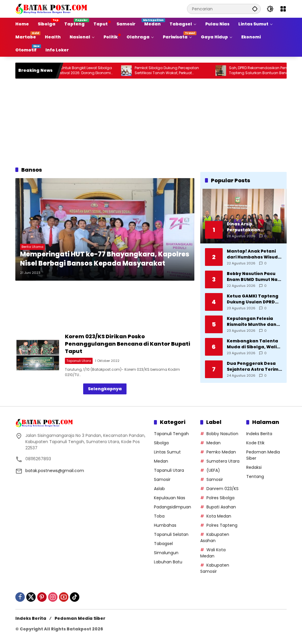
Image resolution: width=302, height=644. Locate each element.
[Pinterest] (42, 597)
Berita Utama (32, 246)
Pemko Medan (221, 452)
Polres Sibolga (220, 498)
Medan (161, 461)
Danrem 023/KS (222, 489)
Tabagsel (163, 544)
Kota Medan (218, 516)
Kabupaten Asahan (214, 537)
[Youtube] (63, 597)
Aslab (159, 489)
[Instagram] (53, 597)
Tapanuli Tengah (171, 434)
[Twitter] (31, 597)
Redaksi (254, 467)
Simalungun (166, 553)
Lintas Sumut (167, 452)
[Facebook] (20, 597)
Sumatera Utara (222, 461)
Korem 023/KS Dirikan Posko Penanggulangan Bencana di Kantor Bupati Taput (127, 344)
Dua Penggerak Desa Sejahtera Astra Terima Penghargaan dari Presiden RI (254, 366)
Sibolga (161, 443)
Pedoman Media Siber (80, 618)
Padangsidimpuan (172, 507)
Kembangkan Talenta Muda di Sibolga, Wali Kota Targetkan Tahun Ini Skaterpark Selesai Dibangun (253, 344)
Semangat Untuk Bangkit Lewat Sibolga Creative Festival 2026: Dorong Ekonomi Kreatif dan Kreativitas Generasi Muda (62, 71)
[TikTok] (74, 597)
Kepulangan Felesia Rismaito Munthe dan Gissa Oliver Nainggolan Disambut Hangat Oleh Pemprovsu (252, 321)
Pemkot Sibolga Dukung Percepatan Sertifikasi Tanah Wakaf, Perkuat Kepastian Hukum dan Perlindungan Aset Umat (158, 71)
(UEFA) (213, 470)
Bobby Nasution (222, 434)
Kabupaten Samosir (214, 568)
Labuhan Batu (168, 562)
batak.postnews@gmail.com (54, 471)
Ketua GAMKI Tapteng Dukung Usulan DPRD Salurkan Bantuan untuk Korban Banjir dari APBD (252, 299)
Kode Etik (255, 443)
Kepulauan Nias (169, 498)
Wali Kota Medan (213, 553)
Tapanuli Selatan (171, 534)
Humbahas (165, 525)
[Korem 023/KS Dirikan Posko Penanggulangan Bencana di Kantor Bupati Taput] (37, 355)
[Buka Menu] (283, 8)
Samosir (162, 479)
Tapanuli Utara (78, 360)
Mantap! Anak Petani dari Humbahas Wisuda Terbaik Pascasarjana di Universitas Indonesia (254, 254)
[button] (255, 9)
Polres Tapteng (221, 525)
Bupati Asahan (221, 507)
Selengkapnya (105, 389)
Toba (159, 516)
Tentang (255, 476)
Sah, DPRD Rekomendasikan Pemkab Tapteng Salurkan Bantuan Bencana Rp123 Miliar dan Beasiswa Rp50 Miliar (249, 71)
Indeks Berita (259, 434)
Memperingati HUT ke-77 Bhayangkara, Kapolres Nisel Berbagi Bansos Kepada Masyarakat (104, 259)
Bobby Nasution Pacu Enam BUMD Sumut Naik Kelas (254, 276)
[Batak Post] (52, 9)
